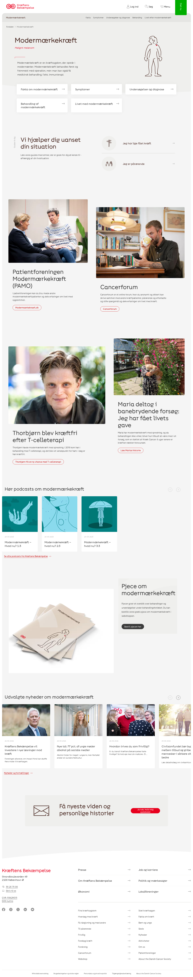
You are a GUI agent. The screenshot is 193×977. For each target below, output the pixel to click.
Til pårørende (84, 928)
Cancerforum (110, 309)
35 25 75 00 (12, 887)
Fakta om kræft (146, 916)
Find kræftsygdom (87, 910)
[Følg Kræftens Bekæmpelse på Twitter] (18, 910)
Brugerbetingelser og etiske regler (66, 973)
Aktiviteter (144, 941)
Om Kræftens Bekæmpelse (95, 880)
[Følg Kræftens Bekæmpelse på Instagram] (10, 910)
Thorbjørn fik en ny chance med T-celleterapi (38, 461)
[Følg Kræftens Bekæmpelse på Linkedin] (25, 910)
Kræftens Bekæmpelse (26, 870)
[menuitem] (131, 6)
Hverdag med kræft (88, 916)
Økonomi (84, 891)
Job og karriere (148, 869)
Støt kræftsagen (147, 910)
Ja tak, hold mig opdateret (145, 810)
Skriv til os (11, 890)
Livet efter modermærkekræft (158, 17)
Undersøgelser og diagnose (118, 17)
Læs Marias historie (131, 450)
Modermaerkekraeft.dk (27, 307)
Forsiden (10, 27)
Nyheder (143, 934)
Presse (82, 869)
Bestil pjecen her (132, 626)
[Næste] (178, 490)
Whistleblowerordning (40, 973)
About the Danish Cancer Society (155, 959)
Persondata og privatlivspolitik (95, 973)
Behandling (137, 17)
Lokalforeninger (149, 891)
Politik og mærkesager (153, 880)
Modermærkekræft (15, 17)
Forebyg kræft (85, 941)
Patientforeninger (147, 953)
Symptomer (98, 17)
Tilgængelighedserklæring (121, 973)
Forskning (83, 947)
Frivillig (81, 934)
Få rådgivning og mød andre (92, 922)
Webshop (82, 959)
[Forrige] (170, 490)
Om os (142, 947)
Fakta (88, 17)
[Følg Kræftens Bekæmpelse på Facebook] (3, 910)
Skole (141, 928)
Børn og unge (145, 922)
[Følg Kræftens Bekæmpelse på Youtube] (32, 910)
